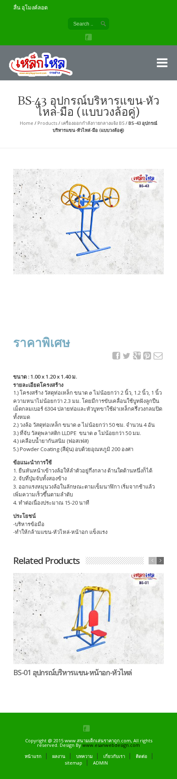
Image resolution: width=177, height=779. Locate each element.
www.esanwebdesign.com (111, 745)
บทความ (84, 756)
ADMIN (100, 763)
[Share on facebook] (116, 355)
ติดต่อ (141, 756)
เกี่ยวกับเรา (114, 756)
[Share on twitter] (127, 356)
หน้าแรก (33, 756)
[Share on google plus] (137, 355)
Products (47, 123)
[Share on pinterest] (147, 355)
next (160, 560)
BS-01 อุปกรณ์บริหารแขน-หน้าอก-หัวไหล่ (72, 672)
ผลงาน (58, 756)
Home (26, 123)
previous (152, 560)
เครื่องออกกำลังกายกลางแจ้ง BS (92, 123)
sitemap (73, 763)
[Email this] (158, 355)
